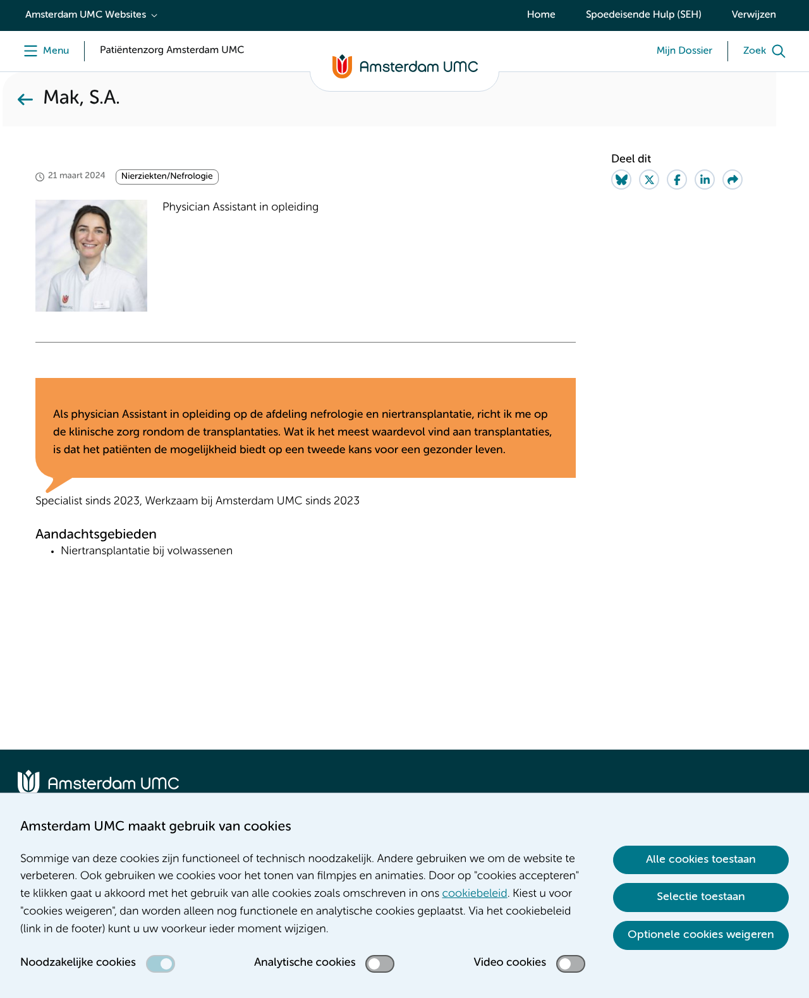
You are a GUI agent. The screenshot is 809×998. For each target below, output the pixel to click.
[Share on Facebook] (677, 179)
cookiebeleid (475, 894)
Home (541, 15)
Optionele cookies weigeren (701, 934)
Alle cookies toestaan (701, 859)
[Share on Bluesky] (621, 179)
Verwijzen (754, 15)
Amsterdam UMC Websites (85, 15)
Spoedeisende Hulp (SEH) (644, 15)
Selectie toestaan (701, 897)
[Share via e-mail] (732, 179)
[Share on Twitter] (649, 179)
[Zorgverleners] (25, 99)
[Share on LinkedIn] (705, 179)
